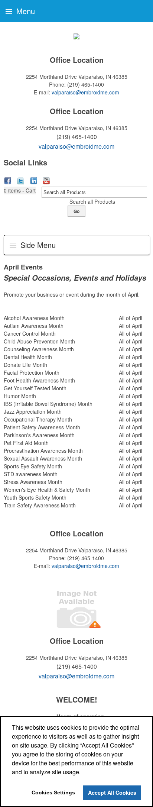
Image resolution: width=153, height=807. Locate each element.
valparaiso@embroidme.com (85, 92)
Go (76, 211)
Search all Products (92, 201)
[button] (20, 190)
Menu (24, 11)
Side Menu (37, 244)
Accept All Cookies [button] (112, 792)
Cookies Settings (53, 792)
